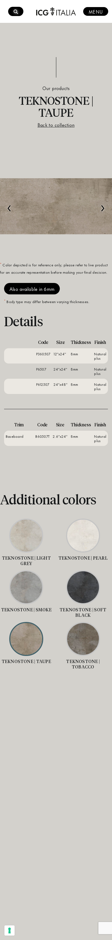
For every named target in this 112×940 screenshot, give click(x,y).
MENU (96, 11)
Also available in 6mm (32, 288)
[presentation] (9, 205)
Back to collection (56, 124)
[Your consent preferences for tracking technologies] (9, 930)
